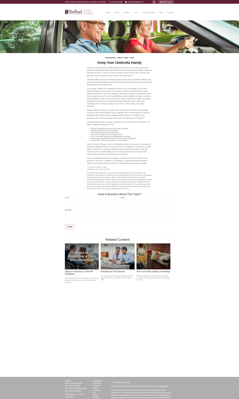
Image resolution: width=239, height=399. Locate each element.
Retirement (97, 383)
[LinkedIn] (154, 2)
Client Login (167, 2)
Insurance (96, 390)
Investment (97, 385)
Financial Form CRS (122, 382)
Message (68, 210)
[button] (108, 12)
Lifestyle (96, 398)
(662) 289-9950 (116, 2)
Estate (95, 388)
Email (122, 198)
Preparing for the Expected (113, 271)
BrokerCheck (164, 386)
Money (95, 395)
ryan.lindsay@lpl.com (136, 2)
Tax (94, 393)
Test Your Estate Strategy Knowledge (153, 271)
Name (67, 198)
